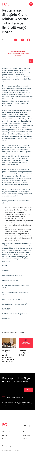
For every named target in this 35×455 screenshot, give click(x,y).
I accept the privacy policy (14, 397)
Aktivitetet (6, 432)
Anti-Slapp (26, 435)
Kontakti (26, 432)
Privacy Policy (6, 446)
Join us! (28, 390)
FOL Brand (26, 439)
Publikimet (6, 439)
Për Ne (4, 435)
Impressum (16, 446)
